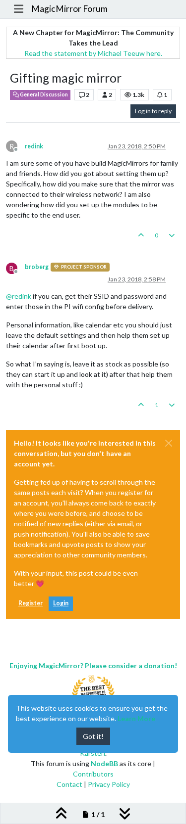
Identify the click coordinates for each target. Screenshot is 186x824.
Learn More (136, 718)
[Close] (168, 443)
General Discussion (43, 94)
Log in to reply (153, 111)
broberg (37, 267)
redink (34, 146)
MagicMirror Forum (69, 8)
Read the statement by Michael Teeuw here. (93, 53)
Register (30, 603)
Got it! (93, 736)
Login (60, 603)
